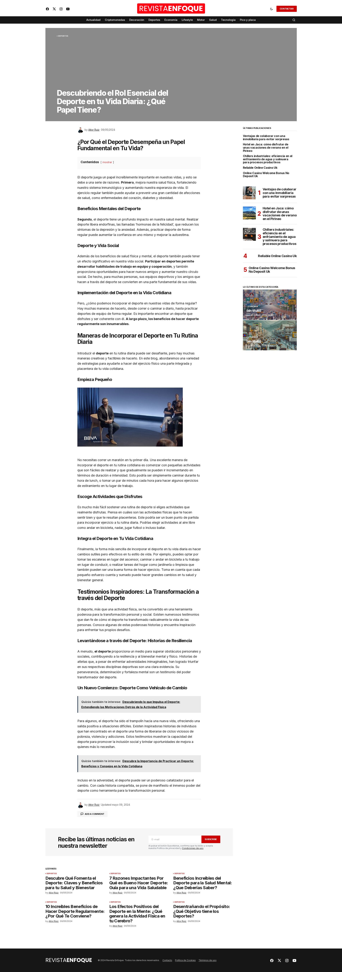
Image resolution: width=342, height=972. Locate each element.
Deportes (63, 36)
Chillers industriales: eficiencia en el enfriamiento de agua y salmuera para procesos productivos (267, 159)
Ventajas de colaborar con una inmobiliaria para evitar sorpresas (266, 137)
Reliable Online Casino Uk (260, 167)
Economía (253, 306)
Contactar (287, 8)
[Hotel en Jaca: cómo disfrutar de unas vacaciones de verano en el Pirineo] (249, 213)
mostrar (107, 162)
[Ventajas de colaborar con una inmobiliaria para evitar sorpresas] (249, 192)
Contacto (167, 960)
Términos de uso (208, 960)
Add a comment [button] (94, 814)
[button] (271, 8)
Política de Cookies (185, 960)
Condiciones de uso (192, 848)
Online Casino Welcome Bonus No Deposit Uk (266, 175)
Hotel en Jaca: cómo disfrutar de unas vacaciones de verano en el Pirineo (265, 147)
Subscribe (211, 839)
